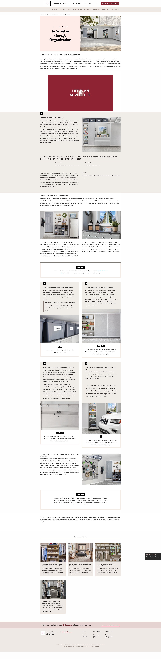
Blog (84, 3)
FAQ (90, 3)
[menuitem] (57, 3)
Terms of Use (84, 646)
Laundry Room (77, 9)
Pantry (69, 9)
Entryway (105, 9)
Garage (63, 9)
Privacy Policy (65, 646)
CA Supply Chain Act (94, 646)
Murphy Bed (96, 9)
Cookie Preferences (75, 646)
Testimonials (77, 3)
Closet (54, 9)
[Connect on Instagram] (50, 634)
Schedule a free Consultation (110, 3)
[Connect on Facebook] (47, 634)
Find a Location (108, 634)
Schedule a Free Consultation (110, 624)
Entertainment (114, 9)
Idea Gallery (57, 3)
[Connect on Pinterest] (53, 634)
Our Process (67, 3)
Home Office (87, 9)
